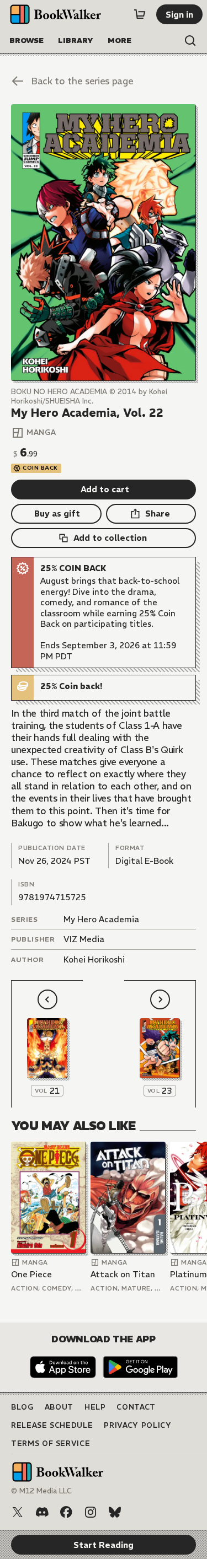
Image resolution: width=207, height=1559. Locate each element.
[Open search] (190, 41)
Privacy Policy (137, 1425)
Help (95, 1407)
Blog (22, 1407)
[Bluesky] (114, 1512)
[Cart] (140, 14)
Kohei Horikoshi (94, 959)
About (59, 1407)
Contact (136, 1407)
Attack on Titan (123, 1274)
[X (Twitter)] (17, 1512)
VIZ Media (83, 939)
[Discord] (42, 1512)
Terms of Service (50, 1443)
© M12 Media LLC (41, 1491)
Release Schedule (52, 1425)
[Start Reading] (103, 242)
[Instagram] (90, 1512)
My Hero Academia (101, 919)
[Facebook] (66, 1512)
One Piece (31, 1274)
